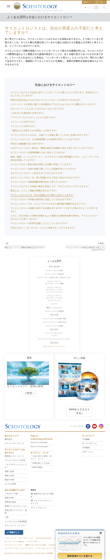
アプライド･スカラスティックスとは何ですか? (33, 117)
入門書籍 (86, 439)
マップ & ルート (40, 507)
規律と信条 (9, 475)
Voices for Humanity (39, 442)
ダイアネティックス (26, 538)
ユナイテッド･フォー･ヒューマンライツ (19, 548)
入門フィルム (87, 451)
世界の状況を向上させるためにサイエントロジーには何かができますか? (45, 99)
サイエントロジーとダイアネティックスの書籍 (54, 282)
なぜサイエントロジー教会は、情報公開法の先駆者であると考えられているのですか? (51, 147)
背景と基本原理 (54, 266)
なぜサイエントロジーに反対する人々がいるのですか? (36, 173)
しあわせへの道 (11, 493)
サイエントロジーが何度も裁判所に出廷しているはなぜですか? (41, 199)
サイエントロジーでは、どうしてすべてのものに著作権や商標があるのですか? (48, 203)
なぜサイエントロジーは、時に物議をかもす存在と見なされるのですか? (45, 177)
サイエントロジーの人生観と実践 (54, 318)
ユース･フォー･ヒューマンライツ (47, 548)
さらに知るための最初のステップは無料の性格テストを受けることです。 (91, 541)
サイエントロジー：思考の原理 (25, 386)
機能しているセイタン (54, 307)
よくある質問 (54, 261)
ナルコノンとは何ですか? (22, 126)
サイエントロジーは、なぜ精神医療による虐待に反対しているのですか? (45, 139)
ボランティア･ (15, 525)
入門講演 (86, 447)
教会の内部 (54, 315)
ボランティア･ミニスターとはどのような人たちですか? (37, 108)
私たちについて (12, 435)
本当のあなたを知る (69, 533)
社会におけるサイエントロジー (54, 346)
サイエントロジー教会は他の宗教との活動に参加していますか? (41, 164)
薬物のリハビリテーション (16, 506)
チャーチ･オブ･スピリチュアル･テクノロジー (54, 339)
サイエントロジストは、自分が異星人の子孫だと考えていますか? (42, 194)
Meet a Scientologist (39, 446)
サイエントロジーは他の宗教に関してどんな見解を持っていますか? (43, 168)
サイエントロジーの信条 (54, 270)
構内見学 (8, 439)
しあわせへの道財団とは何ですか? (27, 112)
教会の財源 (54, 343)
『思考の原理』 (37, 467)
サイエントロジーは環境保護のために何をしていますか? (37, 152)
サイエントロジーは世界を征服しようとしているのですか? (38, 223)
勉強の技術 (9, 497)
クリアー (54, 304)
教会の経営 (54, 329)
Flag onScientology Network (42, 437)
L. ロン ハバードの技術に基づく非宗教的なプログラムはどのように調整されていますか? (53, 104)
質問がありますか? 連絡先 (42, 495)
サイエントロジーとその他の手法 (54, 322)
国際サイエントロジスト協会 (35, 545)
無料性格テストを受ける (80, 556)
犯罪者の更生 (10, 501)
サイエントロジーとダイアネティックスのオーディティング (54, 297)
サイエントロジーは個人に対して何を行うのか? (54, 277)
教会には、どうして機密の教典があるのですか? (33, 190)
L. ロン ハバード (10, 538)
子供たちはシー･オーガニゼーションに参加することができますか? (42, 227)
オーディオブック (89, 443)
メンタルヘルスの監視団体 (16, 521)
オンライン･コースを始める (14, 541)
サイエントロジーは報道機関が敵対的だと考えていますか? (38, 181)
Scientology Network (44, 538)
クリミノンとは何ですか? (22, 121)
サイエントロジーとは (15, 451)
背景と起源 (9, 471)
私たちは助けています (15, 489)
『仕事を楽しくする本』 (41, 463)
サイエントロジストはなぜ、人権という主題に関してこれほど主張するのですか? (49, 134)
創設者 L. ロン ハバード (14, 456)
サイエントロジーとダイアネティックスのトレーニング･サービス (54, 289)
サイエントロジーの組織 (54, 326)
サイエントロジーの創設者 (54, 274)
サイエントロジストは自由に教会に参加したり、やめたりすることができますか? (49, 186)
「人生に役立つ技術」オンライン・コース (42, 457)
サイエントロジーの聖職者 (54, 311)
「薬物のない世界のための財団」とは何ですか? (33, 130)
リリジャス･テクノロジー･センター (54, 334)
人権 (6, 517)
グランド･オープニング (14, 443)
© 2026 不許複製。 (29, 553)
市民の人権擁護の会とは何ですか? (27, 143)
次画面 (101, 243)
